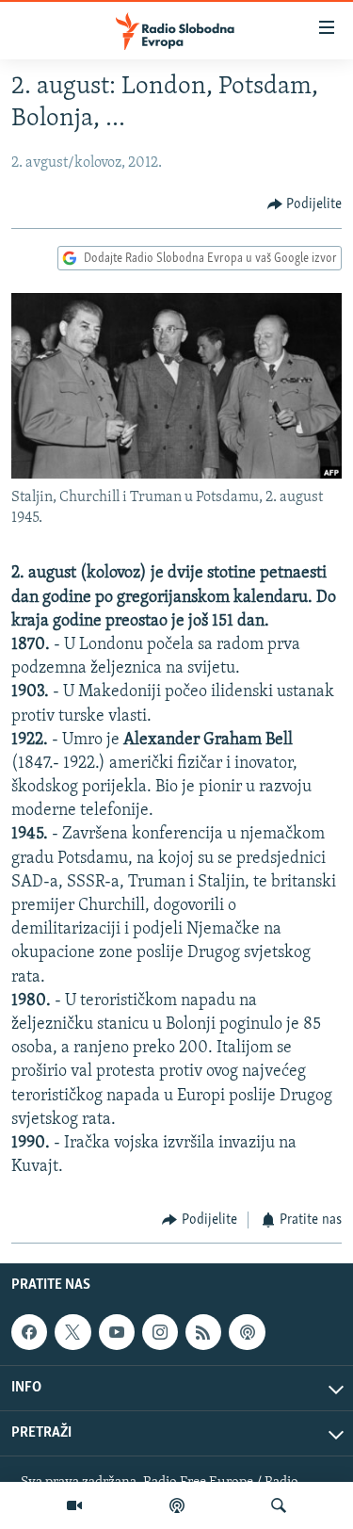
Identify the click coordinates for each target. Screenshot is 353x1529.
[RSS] (203, 1332)
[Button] (305, 204)
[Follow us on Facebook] (29, 1332)
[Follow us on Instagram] (160, 1332)
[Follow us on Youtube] (117, 1332)
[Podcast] (177, 1505)
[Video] (74, 1505)
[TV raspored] (247, 1332)
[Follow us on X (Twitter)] (72, 1332)
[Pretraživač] (278, 1505)
